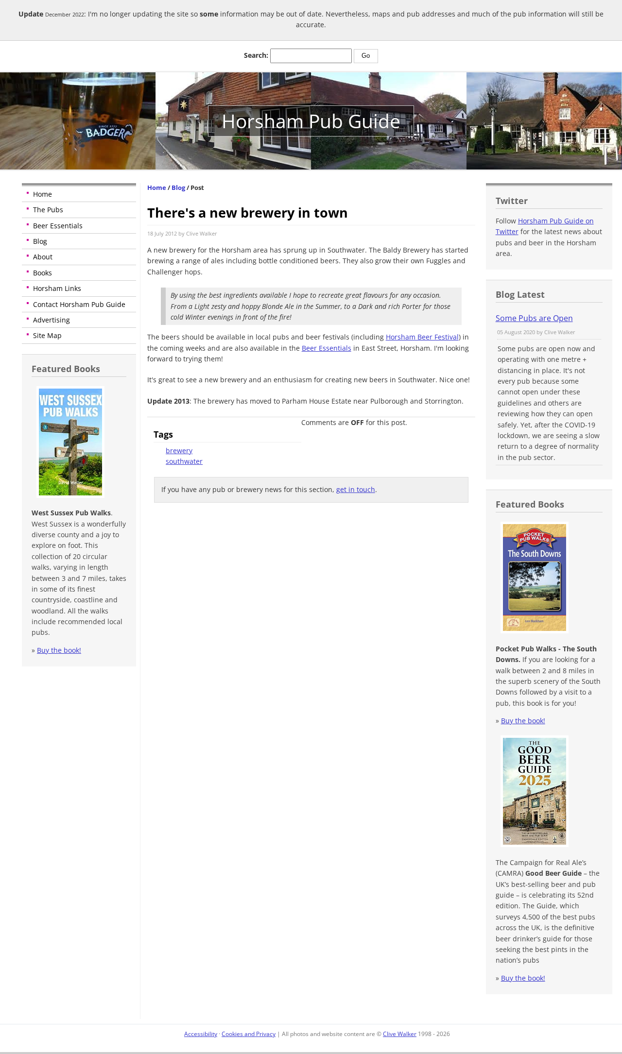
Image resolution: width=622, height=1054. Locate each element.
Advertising (51, 319)
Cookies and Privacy (249, 1034)
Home (42, 194)
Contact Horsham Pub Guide (79, 304)
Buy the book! (59, 650)
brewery (179, 450)
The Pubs (48, 209)
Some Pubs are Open (534, 318)
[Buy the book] (69, 495)
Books (42, 272)
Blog (40, 241)
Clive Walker (399, 1034)
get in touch (355, 489)
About (42, 256)
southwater (184, 461)
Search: (256, 55)
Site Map (47, 335)
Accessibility (200, 1034)
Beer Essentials (58, 225)
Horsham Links (57, 288)
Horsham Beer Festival (422, 336)
